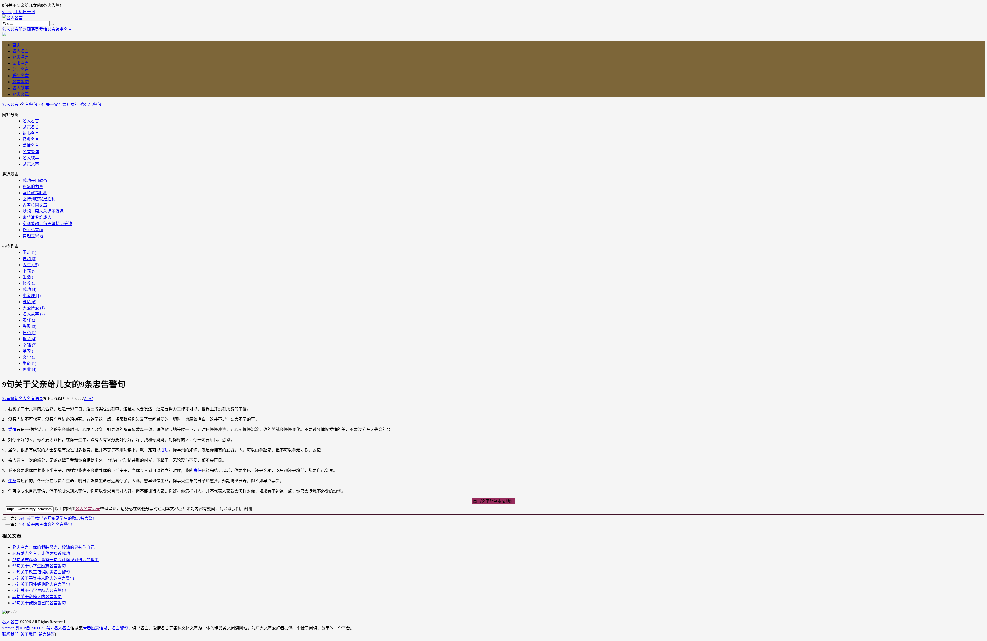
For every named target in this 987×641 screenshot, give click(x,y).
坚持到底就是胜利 (39, 199)
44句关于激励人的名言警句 (37, 596)
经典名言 (20, 69)
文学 (29, 357)
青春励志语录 (95, 628)
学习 (29, 351)
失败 (29, 326)
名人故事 (34, 314)
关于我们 (28, 634)
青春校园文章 (35, 205)
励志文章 (20, 94)
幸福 (29, 345)
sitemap (8, 12)
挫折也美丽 (33, 230)
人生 (31, 265)
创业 (29, 369)
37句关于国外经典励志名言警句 (41, 584)
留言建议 (47, 634)
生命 (29, 363)
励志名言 (20, 57)
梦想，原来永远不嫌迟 (43, 211)
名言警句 (20, 82)
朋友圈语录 (29, 29)
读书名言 (64, 29)
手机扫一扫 (24, 12)
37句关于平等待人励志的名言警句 (43, 578)
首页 (16, 45)
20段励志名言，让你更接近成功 (41, 553)
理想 (29, 258)
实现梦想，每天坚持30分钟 (47, 223)
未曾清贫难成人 (37, 217)
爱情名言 (47, 29)
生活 (29, 277)
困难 (29, 252)
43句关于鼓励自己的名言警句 (39, 603)
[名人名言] (12, 18)
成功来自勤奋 (35, 180)
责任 (29, 320)
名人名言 (10, 29)
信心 (29, 332)
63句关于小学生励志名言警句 (39, 566)
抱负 (29, 339)
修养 (29, 283)
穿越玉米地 (33, 236)
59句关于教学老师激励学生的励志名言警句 (58, 518)
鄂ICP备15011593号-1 (34, 628)
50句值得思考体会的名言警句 (45, 524)
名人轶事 (20, 88)
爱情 (29, 302)
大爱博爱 (34, 308)
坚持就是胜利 (35, 193)
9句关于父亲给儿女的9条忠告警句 (70, 104)
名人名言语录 (31, 398)
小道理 (32, 295)
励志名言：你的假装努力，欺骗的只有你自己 (53, 547)
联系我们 (10, 634)
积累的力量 (33, 186)
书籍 (29, 271)
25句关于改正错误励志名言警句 (41, 572)
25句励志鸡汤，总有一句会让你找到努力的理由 (55, 560)
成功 (29, 289)
